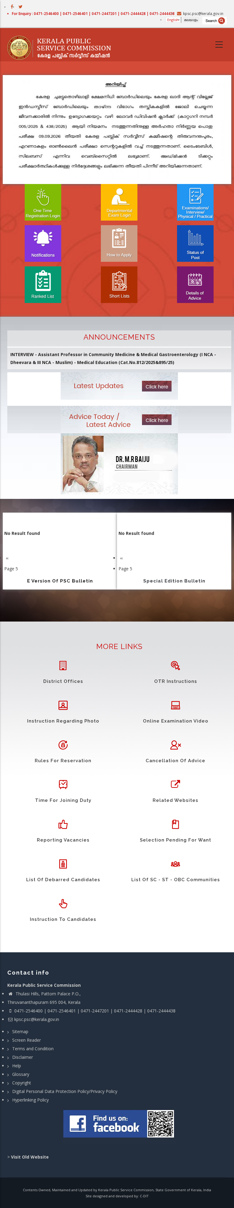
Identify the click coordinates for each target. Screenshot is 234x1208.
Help (16, 1066)
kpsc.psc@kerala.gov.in (36, 1019)
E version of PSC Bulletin (60, 581)
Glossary (20, 1074)
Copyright (21, 1083)
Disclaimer (22, 1057)
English (173, 19)
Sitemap (20, 1031)
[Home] (62, 45)
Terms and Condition (33, 1048)
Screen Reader (26, 1040)
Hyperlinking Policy (30, 1100)
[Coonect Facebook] (119, 1126)
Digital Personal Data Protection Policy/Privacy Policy (64, 1091)
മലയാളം (191, 19)
